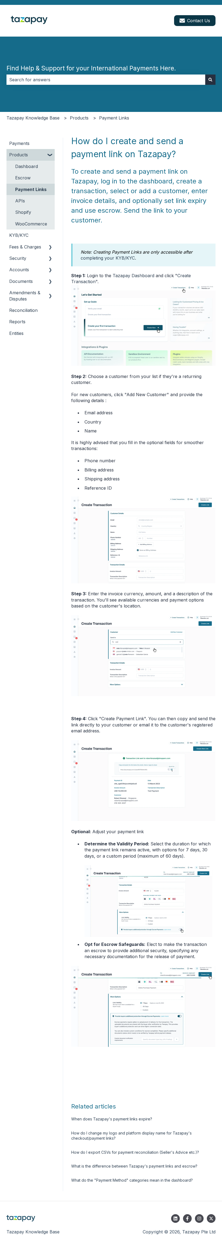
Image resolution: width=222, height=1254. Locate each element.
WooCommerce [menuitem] (31, 224)
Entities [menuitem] (16, 333)
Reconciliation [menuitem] (23, 310)
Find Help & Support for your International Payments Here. (91, 68)
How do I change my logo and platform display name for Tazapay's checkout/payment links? (131, 1136)
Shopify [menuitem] (23, 212)
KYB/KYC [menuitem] (18, 235)
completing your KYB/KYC (108, 258)
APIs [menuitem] (20, 200)
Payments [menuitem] (19, 143)
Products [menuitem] (18, 154)
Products (79, 118)
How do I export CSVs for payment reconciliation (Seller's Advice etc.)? (135, 1152)
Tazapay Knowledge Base (33, 118)
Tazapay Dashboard (133, 275)
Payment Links (114, 118)
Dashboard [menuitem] (26, 166)
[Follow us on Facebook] (187, 1218)
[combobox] (105, 80)
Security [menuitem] (17, 258)
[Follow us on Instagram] (199, 1218)
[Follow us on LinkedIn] (175, 1218)
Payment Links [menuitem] (31, 189)
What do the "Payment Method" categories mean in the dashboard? (132, 1180)
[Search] (210, 80)
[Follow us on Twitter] (211, 1218)
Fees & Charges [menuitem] (25, 247)
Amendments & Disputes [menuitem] (24, 295)
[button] (50, 155)
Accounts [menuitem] (19, 269)
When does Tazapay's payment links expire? (111, 1119)
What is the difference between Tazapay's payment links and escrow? (134, 1166)
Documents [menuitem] (21, 281)
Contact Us (198, 20)
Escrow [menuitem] (23, 177)
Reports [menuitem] (17, 321)
